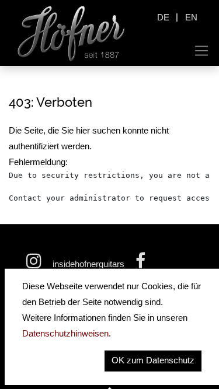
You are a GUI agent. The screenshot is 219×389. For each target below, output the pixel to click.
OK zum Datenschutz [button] (153, 360)
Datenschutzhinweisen (65, 333)
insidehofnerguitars (88, 264)
